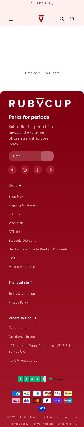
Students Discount (22, 240)
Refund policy (68, 417)
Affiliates (15, 231)
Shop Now (16, 196)
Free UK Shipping (42, 3)
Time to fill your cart (42, 73)
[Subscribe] (47, 156)
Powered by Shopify (42, 417)
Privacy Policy (18, 302)
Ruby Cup (23, 417)
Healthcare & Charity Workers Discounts (38, 249)
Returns (14, 214)
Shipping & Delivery (23, 205)
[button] (11, 19)
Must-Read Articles (22, 267)
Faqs (12, 258)
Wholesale (16, 223)
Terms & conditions (22, 293)
